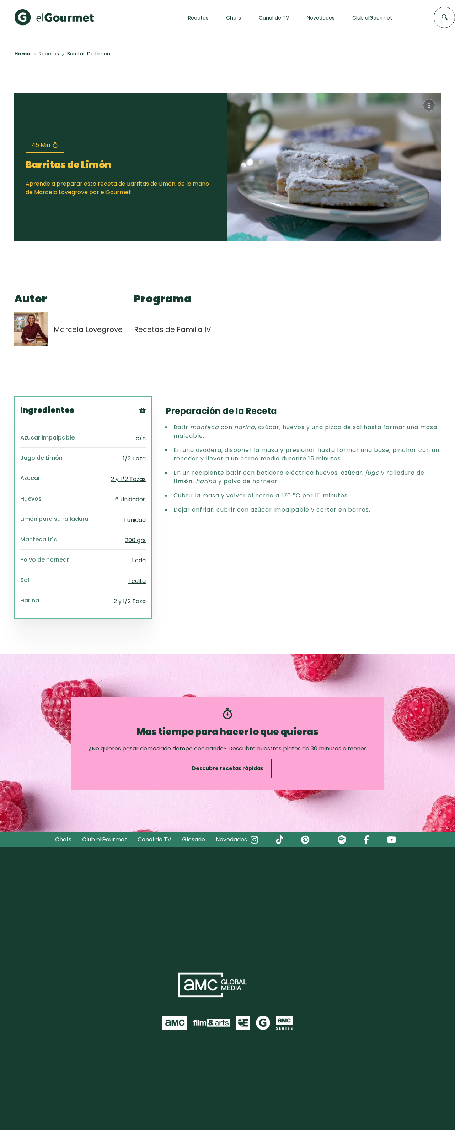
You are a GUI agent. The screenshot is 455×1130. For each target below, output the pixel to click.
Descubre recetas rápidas (227, 768)
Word (154, 457)
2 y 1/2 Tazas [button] (128, 479)
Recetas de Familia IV (172, 329)
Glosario (193, 839)
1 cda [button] (139, 560)
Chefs (63, 839)
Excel (154, 448)
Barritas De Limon (88, 53)
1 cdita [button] (137, 581)
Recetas (49, 53)
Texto (155, 422)
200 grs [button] (135, 540)
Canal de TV (154, 839)
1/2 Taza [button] (134, 458)
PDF (152, 440)
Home (22, 53)
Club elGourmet (104, 839)
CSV (152, 431)
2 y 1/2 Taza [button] (130, 601)
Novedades (231, 839)
